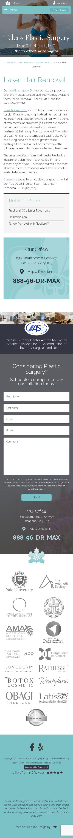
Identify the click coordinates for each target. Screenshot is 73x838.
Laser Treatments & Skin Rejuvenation (34, 62)
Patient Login (59, 10)
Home (10, 62)
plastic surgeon (19, 90)
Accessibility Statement (36, 767)
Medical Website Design (31, 827)
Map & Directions (40, 272)
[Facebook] (32, 747)
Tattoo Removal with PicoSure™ (29, 223)
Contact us (10, 179)
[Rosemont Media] (54, 827)
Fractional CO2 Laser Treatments (29, 210)
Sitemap (57, 763)
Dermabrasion (18, 217)
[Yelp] (40, 747)
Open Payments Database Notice (35, 763)
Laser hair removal (15, 110)
